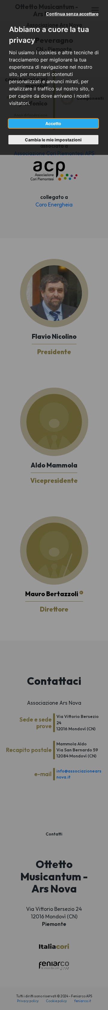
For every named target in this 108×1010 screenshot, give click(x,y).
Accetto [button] (53, 123)
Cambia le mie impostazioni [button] (53, 139)
